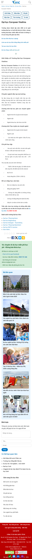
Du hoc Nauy (5, 50)
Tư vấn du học (7, 516)
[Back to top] (29, 556)
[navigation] (2, 2)
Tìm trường (16, 17)
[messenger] (13, 556)
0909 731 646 (23, 257)
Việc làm (7, 17)
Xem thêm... (7, 229)
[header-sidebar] (29, 2)
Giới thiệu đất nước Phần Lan (12, 458)
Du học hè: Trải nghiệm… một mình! (14, 463)
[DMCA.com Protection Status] (9, 553)
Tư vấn (26, 17)
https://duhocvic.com (16, 549)
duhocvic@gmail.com (14, 547)
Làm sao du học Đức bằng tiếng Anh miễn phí (15, 42)
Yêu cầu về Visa (8, 504)
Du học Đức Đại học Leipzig (10, 38)
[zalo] (18, 556)
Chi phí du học (7, 493)
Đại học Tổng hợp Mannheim (12, 225)
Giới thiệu (8, 13)
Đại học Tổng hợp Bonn (10, 218)
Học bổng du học (8, 497)
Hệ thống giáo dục (9, 485)
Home (3, 6)
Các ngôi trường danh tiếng (13, 527)
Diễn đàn (24, 527)
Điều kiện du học (8, 489)
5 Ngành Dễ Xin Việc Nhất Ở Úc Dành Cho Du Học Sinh (16, 470)
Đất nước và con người (10, 482)
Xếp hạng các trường (9, 508)
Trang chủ (5, 524)
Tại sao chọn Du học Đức (9, 46)
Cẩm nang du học (25, 524)
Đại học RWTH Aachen (10, 227)
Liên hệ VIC (16, 531)
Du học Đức (18, 6)
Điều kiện (17, 13)
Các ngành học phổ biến (10, 512)
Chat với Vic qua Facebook (11, 254)
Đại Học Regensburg (9, 220)
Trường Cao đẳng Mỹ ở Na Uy (12, 461)
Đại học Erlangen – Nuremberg (12, 223)
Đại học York (7, 466)
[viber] (22, 556)
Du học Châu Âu (10, 6)
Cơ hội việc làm (8, 501)
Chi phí (25, 13)
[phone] (9, 556)
